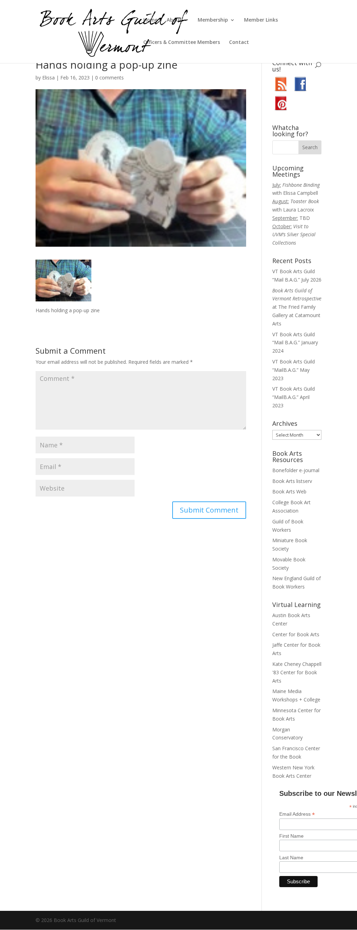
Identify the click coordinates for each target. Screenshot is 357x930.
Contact (239, 42)
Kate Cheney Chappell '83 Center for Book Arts (296, 672)
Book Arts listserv (292, 481)
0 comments (109, 77)
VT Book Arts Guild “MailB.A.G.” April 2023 (293, 397)
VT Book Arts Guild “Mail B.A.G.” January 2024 (295, 342)
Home (150, 20)
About (174, 20)
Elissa (48, 77)
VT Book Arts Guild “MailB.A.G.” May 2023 (293, 370)
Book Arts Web (289, 491)
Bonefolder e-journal (295, 470)
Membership (213, 20)
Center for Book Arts (295, 634)
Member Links (261, 20)
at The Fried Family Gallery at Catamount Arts (296, 307)
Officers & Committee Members (181, 42)
